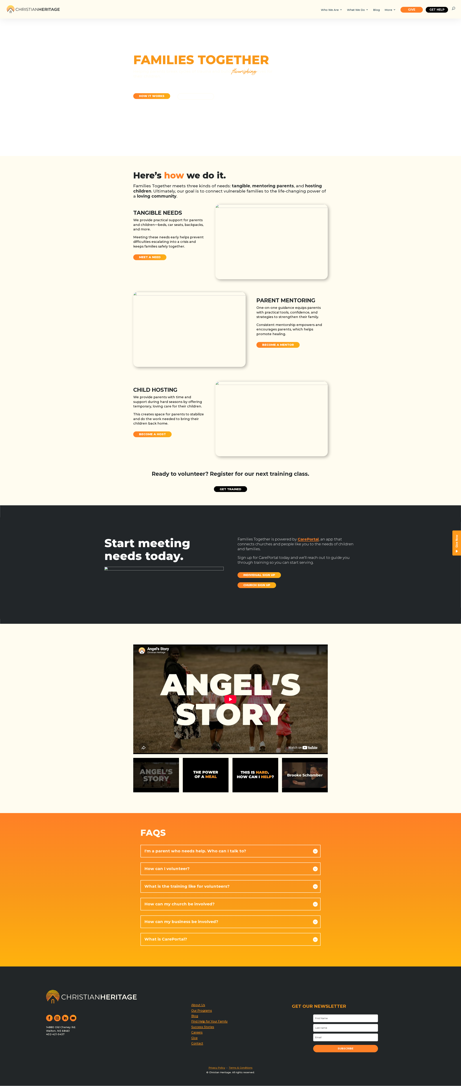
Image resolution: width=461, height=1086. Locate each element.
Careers (197, 1032)
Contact (197, 1043)
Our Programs (201, 1010)
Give (411, 9)
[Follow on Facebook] (49, 1018)
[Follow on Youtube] (73, 1018)
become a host (152, 434)
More (388, 10)
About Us (198, 1005)
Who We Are (330, 10)
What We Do (356, 10)
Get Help (196, 96)
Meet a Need (150, 257)
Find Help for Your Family (209, 1021)
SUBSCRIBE (345, 1048)
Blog (376, 10)
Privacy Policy (217, 1067)
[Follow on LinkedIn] (65, 1018)
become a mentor (278, 344)
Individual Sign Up (259, 575)
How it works (151, 96)
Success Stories (202, 1027)
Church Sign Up (256, 585)
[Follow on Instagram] (57, 1018)
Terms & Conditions (240, 1067)
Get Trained (230, 489)
